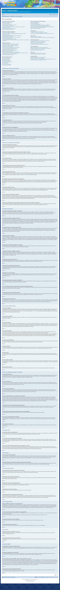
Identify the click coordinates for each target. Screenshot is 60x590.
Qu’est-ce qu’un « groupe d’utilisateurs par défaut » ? (38, 27)
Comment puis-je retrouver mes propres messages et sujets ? (39, 44)
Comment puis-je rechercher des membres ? (37, 43)
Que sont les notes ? (5, 63)
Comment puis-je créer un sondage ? (7, 46)
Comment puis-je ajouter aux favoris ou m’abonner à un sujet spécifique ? (41, 48)
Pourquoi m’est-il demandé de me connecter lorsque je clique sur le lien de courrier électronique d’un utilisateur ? (15, 40)
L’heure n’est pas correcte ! (6, 34)
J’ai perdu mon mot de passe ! (6, 27)
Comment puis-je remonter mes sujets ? (8, 54)
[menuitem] (3, 14)
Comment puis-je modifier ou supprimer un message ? (10, 44)
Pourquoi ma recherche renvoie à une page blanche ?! (38, 42)
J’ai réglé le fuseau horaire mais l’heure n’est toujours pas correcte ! (11, 35)
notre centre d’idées (5, 554)
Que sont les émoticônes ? (6, 59)
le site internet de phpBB (28, 174)
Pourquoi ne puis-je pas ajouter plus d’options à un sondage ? (11, 47)
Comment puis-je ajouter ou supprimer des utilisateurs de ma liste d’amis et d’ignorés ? (43, 37)
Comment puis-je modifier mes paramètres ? (8, 32)
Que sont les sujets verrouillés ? (6, 64)
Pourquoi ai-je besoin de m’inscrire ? (7, 22)
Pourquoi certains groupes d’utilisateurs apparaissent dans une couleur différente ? (42, 26)
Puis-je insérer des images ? (6, 60)
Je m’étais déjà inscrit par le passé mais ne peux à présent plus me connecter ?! (13, 26)
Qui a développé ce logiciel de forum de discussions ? (38, 57)
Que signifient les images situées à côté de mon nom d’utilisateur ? (11, 37)
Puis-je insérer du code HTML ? (6, 58)
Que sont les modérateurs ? (34, 23)
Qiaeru (34, 580)
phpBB (27, 579)
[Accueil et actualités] (10, 4)
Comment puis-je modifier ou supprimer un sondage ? (9, 48)
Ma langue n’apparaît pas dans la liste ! (7, 36)
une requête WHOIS (36, 560)
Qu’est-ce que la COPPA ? (6, 23)
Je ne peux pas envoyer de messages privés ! (37, 31)
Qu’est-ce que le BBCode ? (6, 57)
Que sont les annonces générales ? (7, 61)
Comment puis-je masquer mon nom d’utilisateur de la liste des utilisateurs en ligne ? (14, 33)
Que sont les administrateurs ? (35, 22)
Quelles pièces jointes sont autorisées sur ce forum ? (38, 53)
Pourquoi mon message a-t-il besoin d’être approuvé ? (10, 53)
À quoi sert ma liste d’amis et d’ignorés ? (36, 36)
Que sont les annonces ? (5, 62)
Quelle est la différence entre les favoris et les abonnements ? (39, 47)
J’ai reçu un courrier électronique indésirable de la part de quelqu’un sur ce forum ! (42, 33)
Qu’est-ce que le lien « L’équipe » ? (35, 28)
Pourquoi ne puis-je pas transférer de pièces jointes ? (9, 50)
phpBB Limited (27, 547)
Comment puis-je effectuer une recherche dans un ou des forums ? (40, 40)
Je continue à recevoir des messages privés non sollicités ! (39, 32)
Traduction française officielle (29, 580)
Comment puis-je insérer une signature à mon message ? (10, 45)
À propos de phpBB (46, 548)
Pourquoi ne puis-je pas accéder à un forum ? (8, 49)
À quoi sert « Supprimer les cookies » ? (7, 29)
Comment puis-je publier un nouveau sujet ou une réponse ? (10, 43)
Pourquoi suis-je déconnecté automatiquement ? (9, 28)
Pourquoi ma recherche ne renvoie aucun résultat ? (38, 41)
